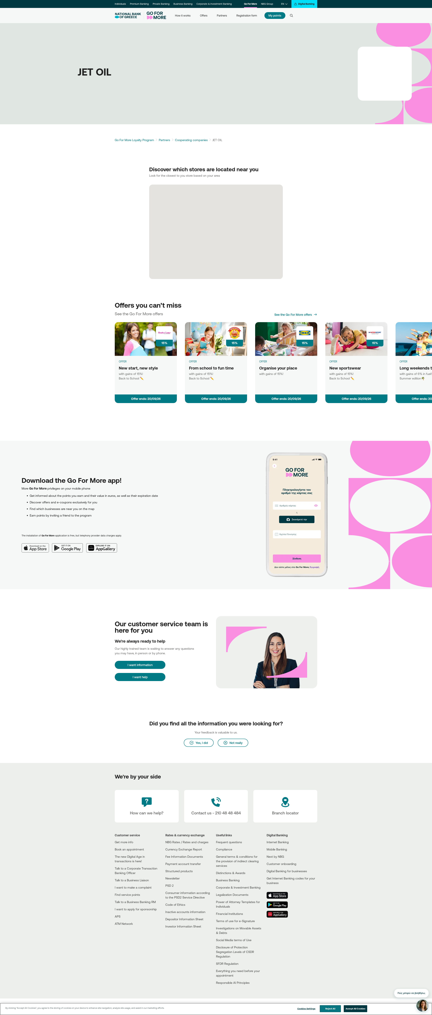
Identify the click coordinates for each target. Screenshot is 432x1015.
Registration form (246, 15)
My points (274, 15)
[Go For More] (155, 15)
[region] (216, 1009)
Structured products (179, 871)
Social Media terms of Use (233, 940)
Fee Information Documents (184, 856)
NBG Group (267, 4)
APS (117, 916)
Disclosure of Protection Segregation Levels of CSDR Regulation (235, 952)
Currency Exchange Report (183, 849)
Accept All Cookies (355, 1008)
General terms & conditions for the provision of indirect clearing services (237, 861)
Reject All (330, 1008)
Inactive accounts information (185, 912)
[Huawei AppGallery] (103, 545)
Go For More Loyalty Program (134, 140)
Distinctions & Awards (230, 873)
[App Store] (37, 545)
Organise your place (278, 368)
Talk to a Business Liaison (132, 880)
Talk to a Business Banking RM (135, 902)
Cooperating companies (191, 140)
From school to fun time (211, 368)
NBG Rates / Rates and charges (186, 842)
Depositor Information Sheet (184, 919)
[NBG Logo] (128, 15)
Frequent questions (229, 842)
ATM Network (124, 923)
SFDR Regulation (227, 963)
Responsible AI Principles (233, 982)
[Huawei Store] (279, 914)
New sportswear (345, 368)
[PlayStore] (279, 904)
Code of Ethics (175, 904)
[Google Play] (69, 545)
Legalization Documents (232, 894)
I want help (140, 677)
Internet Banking (278, 842)
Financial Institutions (229, 913)
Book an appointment (129, 849)
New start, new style (138, 368)
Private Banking (161, 4)
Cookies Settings (306, 1008)
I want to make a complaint (133, 887)
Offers (203, 15)
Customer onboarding (281, 863)
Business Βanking (228, 880)
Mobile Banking (277, 849)
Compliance (224, 849)
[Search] (291, 15)
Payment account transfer (183, 863)
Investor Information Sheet (183, 926)
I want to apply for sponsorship (136, 909)
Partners (222, 15)
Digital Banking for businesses (287, 871)
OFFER (123, 361)
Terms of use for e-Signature (235, 921)
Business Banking (182, 4)
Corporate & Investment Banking (214, 4)
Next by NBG (275, 856)
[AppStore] (279, 895)
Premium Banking (139, 4)
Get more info (124, 842)
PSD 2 (169, 885)
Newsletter (172, 878)
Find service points (127, 894)
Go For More (250, 4)
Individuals (120, 4)
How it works (183, 15)
